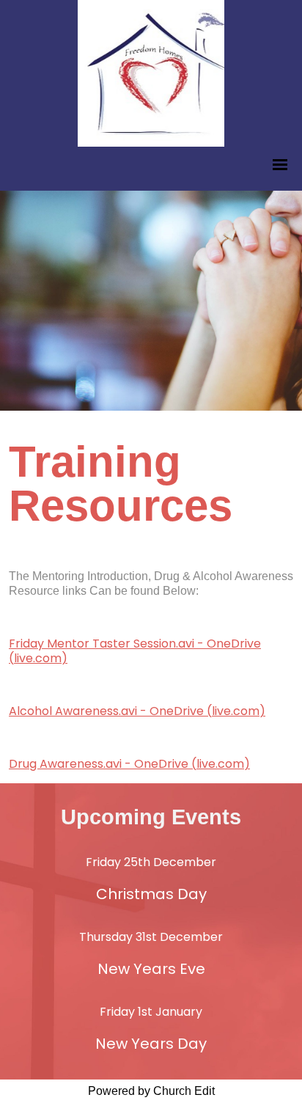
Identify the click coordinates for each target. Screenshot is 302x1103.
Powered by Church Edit (151, 1091)
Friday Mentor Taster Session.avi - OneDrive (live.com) (135, 651)
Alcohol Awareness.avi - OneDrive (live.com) (137, 711)
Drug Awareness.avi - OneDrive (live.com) (129, 763)
